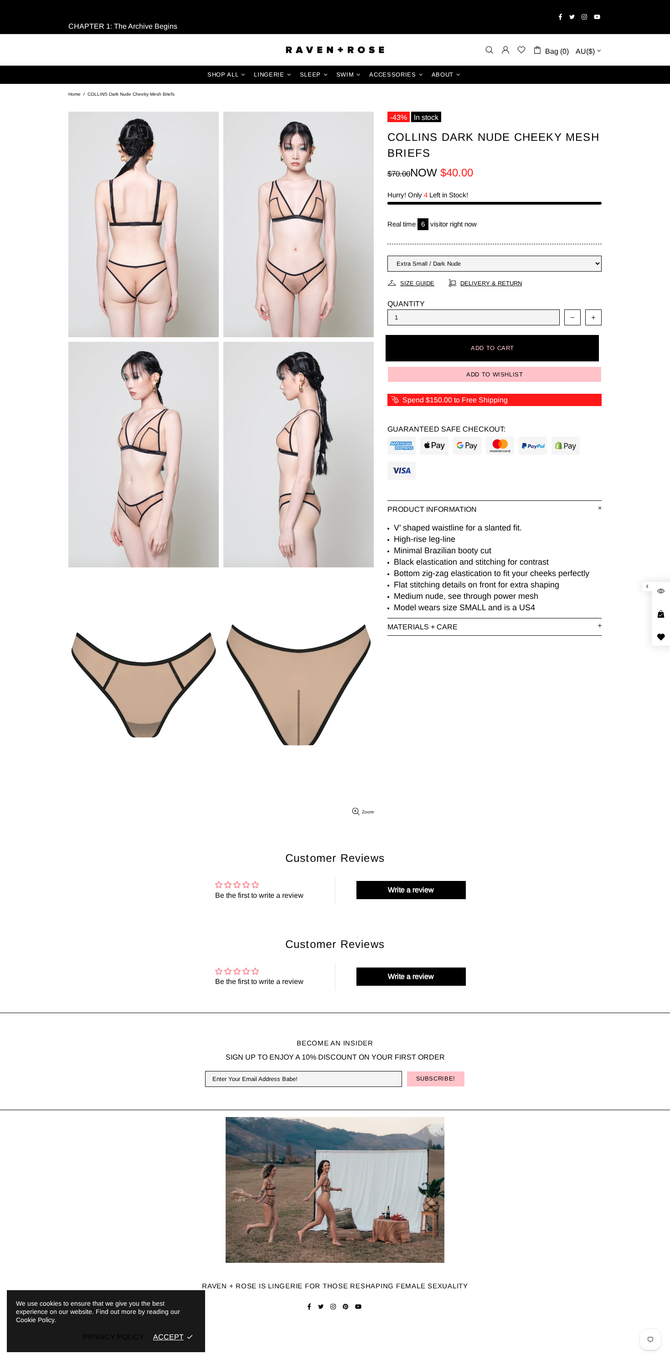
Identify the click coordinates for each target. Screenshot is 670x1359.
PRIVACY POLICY (113, 1337)
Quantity (406, 304)
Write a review (411, 890)
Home (74, 94)
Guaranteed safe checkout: (446, 429)
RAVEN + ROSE (335, 50)
